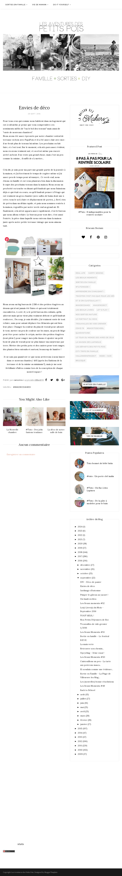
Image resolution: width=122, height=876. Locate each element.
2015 (80, 728)
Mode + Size (105, 356)
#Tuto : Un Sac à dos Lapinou (97, 489)
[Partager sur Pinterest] (57, 380)
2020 (80, 543)
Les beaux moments (86, 278)
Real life (80, 273)
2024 (80, 526)
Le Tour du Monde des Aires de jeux (95, 337)
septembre (85, 577)
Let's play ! (103, 310)
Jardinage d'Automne (90, 590)
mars (82, 715)
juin (82, 703)
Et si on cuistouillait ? (88, 301)
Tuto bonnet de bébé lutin (100, 463)
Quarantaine (83, 333)
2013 (80, 737)
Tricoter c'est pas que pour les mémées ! (98, 296)
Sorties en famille (86, 282)
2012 (80, 741)
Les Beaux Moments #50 (92, 657)
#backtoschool (95, 328)
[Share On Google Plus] (63, 380)
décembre (85, 565)
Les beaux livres (85, 310)
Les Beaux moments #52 (92, 603)
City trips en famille (87, 351)
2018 (80, 552)
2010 (80, 750)
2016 (80, 560)
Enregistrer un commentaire (21, 454)
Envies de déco (87, 586)
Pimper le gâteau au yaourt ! (94, 594)
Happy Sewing (95, 273)
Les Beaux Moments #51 (92, 632)
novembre (85, 569)
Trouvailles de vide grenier (91, 324)
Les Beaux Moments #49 (92, 686)
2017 (80, 556)
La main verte (87, 644)
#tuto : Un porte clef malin (100, 476)
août (82, 694)
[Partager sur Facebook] (46, 380)
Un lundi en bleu (88, 599)
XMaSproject (100, 305)
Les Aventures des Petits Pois (22, 872)
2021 (80, 539)
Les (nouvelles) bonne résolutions (97, 681)
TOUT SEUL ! (87, 615)
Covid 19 (80, 328)
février (83, 720)
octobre (84, 573)
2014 (80, 732)
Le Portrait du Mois (86, 319)
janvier (83, 724)
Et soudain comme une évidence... (96, 669)
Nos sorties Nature (86, 314)
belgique (80, 360)
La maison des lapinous (88, 342)
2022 (80, 535)
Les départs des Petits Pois (90, 347)
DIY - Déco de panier (90, 582)
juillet (83, 698)
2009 (80, 754)
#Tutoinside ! (83, 287)
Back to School (87, 690)
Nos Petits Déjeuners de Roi (94, 619)
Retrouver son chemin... (92, 648)
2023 (80, 530)
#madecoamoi (22, 387)
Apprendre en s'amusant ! (90, 291)
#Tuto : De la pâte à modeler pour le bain (97, 502)
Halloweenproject (86, 356)
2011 (80, 745)
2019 (80, 548)
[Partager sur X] (51, 380)
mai (82, 707)
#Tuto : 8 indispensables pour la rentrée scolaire (94, 213)
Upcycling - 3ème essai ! (92, 653)
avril (82, 711)
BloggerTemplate (50, 872)
